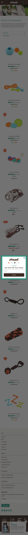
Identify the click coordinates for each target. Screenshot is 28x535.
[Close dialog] (24, 258)
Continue (14, 275)
